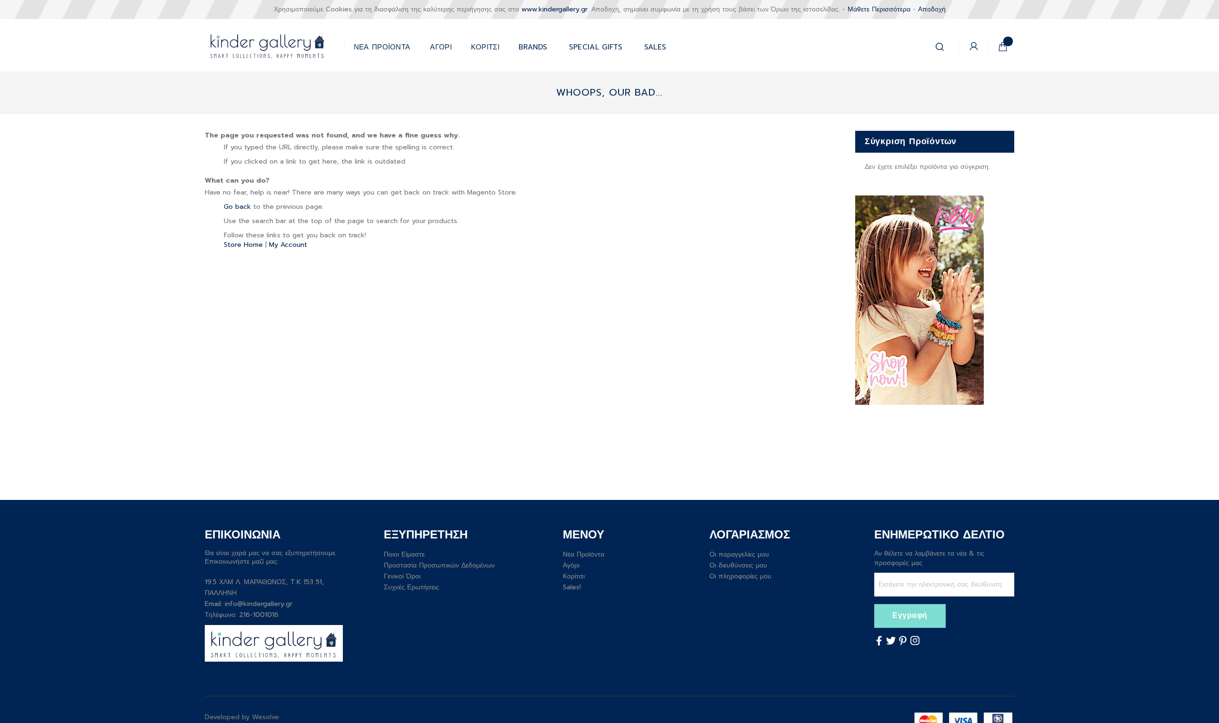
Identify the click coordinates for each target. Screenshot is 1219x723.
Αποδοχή (932, 9)
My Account (288, 245)
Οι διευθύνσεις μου (738, 565)
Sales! (572, 587)
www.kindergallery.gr (554, 9)
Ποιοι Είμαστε (404, 554)
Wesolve (265, 717)
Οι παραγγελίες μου (739, 554)
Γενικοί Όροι (402, 576)
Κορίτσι (574, 576)
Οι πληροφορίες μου (740, 576)
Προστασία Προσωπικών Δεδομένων (439, 565)
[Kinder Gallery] (274, 45)
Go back (237, 207)
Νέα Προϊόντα (583, 554)
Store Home (243, 245)
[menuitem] (596, 45)
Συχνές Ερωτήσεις (411, 587)
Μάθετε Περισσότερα (879, 9)
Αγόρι (571, 565)
